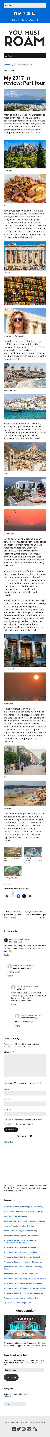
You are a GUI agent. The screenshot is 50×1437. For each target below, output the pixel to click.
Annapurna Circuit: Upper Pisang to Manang (23, 1283)
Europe (8, 884)
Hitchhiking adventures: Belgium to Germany (23, 1206)
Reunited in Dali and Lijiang (15, 1216)
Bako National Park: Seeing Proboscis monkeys (24, 1221)
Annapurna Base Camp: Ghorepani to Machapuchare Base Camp (20, 1241)
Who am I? (33, 20)
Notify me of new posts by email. (20, 1124)
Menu (10, 56)
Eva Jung (13, 942)
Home (24, 20)
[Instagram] (24, 13)
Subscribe (11, 1377)
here (20, 1190)
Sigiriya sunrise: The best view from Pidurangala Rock (35, 915)
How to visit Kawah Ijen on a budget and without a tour (13, 915)
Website (7, 1109)
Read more (41, 1345)
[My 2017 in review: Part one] (13, 852)
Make (13, 1422)
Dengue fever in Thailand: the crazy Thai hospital (33, 860)
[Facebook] (15, 13)
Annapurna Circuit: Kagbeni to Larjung (20, 1252)
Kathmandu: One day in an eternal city (20, 1231)
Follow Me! (8, 1396)
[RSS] (33, 13)
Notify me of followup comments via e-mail (22, 1083)
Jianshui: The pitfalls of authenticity (19, 1226)
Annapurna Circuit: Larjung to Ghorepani (21, 1247)
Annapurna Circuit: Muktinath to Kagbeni (22, 1257)
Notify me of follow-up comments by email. (24, 1119)
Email (7, 1099)
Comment (9, 1052)
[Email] (28, 13)
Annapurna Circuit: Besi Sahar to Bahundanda (23, 1293)
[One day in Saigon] (13, 871)
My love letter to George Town (17, 1302)
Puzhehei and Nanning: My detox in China (21, 1298)
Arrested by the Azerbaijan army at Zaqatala (23, 1211)
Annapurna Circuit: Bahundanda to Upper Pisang (25, 1288)
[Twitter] (20, 13)
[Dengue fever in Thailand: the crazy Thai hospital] (33, 852)
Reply (6, 955)
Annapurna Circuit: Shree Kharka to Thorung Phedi (23, 1267)
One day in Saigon (10, 877)
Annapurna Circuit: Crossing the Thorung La (23, 1262)
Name (7, 1089)
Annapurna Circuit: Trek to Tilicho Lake (21, 1273)
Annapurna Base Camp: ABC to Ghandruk (21, 1235)
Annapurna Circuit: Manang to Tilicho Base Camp (25, 1278)
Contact (15, 20)
